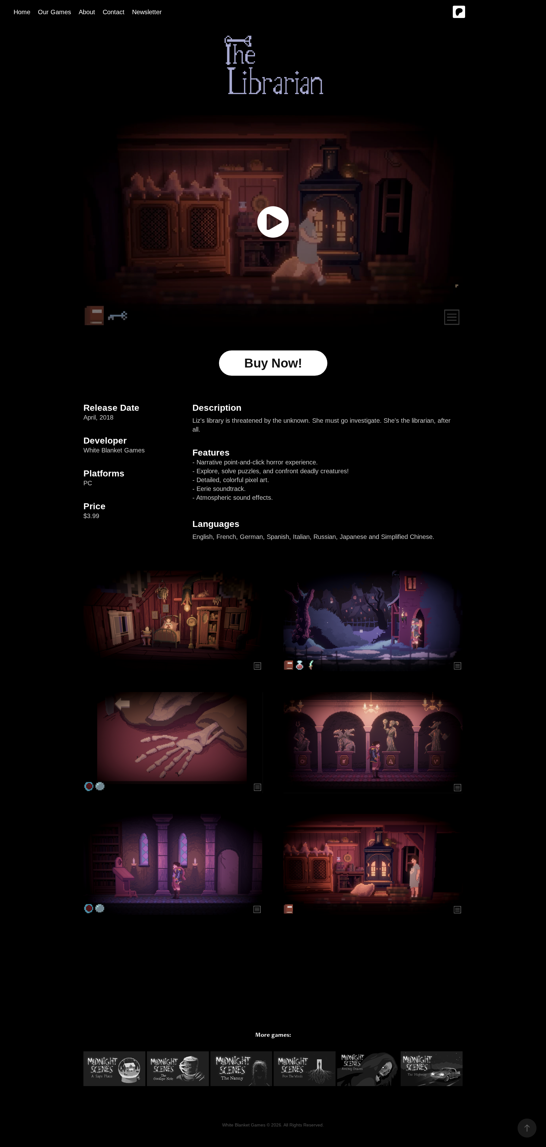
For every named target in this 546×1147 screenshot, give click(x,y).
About (87, 12)
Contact (113, 12)
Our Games (54, 12)
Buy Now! (273, 363)
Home (22, 12)
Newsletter (147, 12)
